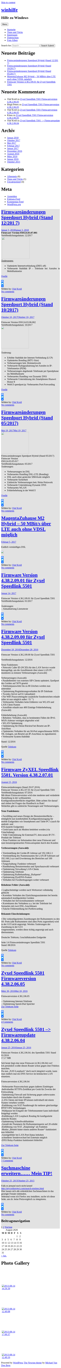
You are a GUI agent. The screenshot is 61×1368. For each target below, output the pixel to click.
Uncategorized (14, 182)
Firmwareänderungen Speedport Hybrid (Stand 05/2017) (27, 417)
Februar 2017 (13, 145)
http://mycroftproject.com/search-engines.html (22, 1188)
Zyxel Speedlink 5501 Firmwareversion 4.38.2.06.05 (22, 978)
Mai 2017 (11, 143)
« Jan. (4, 1256)
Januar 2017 (13, 148)
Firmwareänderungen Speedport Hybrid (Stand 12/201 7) (27, 217)
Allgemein (12, 176)
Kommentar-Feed (15, 201)
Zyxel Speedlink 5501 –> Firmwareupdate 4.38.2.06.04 (26, 1035)
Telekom (12, 746)
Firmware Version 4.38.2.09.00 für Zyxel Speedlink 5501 (23, 637)
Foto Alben (12, 40)
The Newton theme (33, 1362)
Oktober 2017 (13, 140)
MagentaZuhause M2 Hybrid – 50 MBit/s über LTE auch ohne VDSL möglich (31, 77)
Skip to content (8, 2)
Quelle (4, 276)
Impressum (12, 35)
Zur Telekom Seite (10, 1006)
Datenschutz (13, 37)
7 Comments (7, 1160)
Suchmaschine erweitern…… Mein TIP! (26, 1170)
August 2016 (13, 154)
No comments (7, 291)
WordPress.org (14, 204)
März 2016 (12, 156)
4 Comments (7, 1022)
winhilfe (9, 9)
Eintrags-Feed (13, 199)
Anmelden (12, 196)
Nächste (8, 1227)
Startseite (11, 29)
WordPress (18, 1362)
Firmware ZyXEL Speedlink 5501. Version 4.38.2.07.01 (30, 772)
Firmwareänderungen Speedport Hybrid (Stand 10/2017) (27, 304)
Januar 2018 (13, 137)
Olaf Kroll (17, 289)
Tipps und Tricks (15, 32)
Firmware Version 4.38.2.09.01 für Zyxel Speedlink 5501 (23, 580)
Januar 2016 (13, 159)
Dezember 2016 (14, 151)
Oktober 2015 (13, 162)
